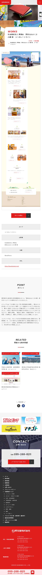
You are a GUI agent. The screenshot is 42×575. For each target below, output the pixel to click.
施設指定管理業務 (9, 517)
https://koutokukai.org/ (12, 266)
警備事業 (7, 522)
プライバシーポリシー (10, 489)
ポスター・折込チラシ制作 (12, 496)
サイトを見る (18, 215)
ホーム (6, 476)
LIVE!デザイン (9, 507)
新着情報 (7, 482)
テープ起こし (9, 513)
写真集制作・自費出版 (11, 500)
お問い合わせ (8, 487)
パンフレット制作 (10, 493)
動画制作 (8, 502)
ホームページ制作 (10, 504)
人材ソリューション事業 (11, 520)
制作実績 (7, 478)
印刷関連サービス (9, 491)
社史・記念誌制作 (10, 498)
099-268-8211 (16, 571)
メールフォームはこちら (19, 461)
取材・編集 (8, 509)
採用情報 (7, 480)
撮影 (7, 511)
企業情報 (7, 485)
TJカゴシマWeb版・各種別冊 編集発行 (15, 515)
